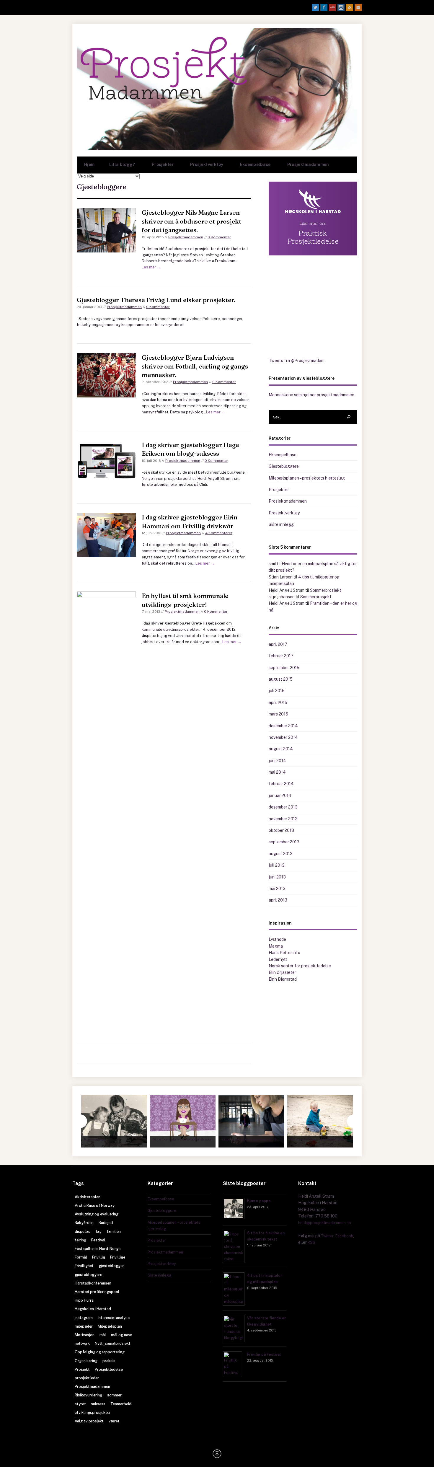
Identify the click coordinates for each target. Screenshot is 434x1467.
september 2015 (284, 667)
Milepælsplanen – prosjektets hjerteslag (307, 478)
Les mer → (151, 267)
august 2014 (281, 748)
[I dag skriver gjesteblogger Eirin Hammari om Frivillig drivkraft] (106, 535)
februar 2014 (281, 783)
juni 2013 (277, 877)
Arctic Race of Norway (95, 1205)
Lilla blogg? (118, 167)
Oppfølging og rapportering (100, 1352)
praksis (108, 1361)
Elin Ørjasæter (282, 972)
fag (98, 1231)
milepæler (84, 1326)
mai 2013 (277, 888)
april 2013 (278, 900)
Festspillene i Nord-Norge (97, 1248)
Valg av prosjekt (89, 1421)
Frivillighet (84, 1266)
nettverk (82, 1343)
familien (114, 1231)
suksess (98, 1404)
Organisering (86, 1361)
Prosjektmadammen (308, 164)
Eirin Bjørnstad (283, 979)
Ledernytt (278, 959)
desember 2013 (283, 807)
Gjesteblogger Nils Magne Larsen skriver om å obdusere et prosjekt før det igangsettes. (191, 221)
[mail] (358, 7)
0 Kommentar (219, 237)
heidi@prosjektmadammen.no (324, 1222)
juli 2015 (277, 690)
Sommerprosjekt (325, 590)
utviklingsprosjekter (93, 1412)
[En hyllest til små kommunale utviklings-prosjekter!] (106, 812)
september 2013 (284, 842)
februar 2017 (281, 655)
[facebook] (323, 7)
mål (102, 1335)
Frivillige (117, 1257)
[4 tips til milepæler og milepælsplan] (233, 1301)
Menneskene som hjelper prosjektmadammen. (312, 394)
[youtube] (332, 7)
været (114, 1421)
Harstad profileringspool (97, 1292)
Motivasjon (84, 1335)
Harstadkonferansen (93, 1283)
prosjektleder (87, 1378)
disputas (82, 1231)
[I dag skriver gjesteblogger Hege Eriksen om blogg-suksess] (106, 461)
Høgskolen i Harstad (93, 1309)
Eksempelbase (251, 167)
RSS (311, 1242)
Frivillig (98, 1257)
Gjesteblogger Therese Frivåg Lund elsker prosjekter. (156, 300)
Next (353, 1121)
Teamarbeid (120, 1404)
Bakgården (84, 1222)
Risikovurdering (88, 1395)
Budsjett (106, 1222)
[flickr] (341, 7)
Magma (276, 946)
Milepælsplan (110, 1326)
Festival (98, 1240)
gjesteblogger (111, 1266)
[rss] (349, 7)
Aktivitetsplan (87, 1197)
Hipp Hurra (84, 1300)
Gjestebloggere (284, 466)
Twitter (327, 1236)
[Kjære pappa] (233, 1217)
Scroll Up (217, 1453)
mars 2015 (278, 714)
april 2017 (278, 644)
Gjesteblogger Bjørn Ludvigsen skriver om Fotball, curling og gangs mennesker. (195, 366)
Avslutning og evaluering (96, 1214)
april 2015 (278, 702)
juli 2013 (277, 865)
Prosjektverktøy (203, 167)
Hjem (89, 164)
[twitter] (315, 7)
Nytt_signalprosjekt (112, 1343)
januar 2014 (280, 795)
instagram (84, 1318)
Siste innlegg (281, 524)
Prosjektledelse (109, 1369)
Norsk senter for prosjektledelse (300, 966)
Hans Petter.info (284, 952)
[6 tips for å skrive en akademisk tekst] (233, 1259)
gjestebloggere (88, 1274)
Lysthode (277, 939)
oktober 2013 (281, 830)
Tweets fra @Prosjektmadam (296, 360)
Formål (81, 1257)
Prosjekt (82, 1369)
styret (80, 1404)
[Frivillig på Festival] (232, 1372)
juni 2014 (277, 760)
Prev (80, 1121)
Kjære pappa (258, 1201)
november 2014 (283, 737)
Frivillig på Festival (264, 1354)
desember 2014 (283, 725)
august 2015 (281, 679)
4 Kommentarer (218, 533)
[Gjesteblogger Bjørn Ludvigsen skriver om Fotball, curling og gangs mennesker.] (106, 375)
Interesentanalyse (114, 1318)
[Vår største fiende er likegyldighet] (233, 1338)
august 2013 (281, 853)
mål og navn (121, 1335)
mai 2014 (277, 772)
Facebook (344, 1236)
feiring (80, 1240)
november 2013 (283, 818)
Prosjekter (159, 167)
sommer (114, 1395)
